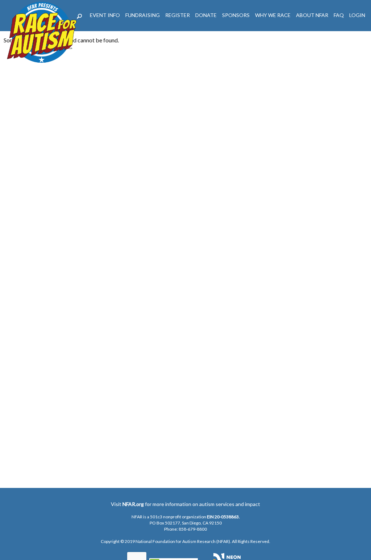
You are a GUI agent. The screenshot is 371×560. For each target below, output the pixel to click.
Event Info (105, 15)
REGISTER (177, 15)
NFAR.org (133, 504)
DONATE (206, 15)
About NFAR (312, 15)
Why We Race (273, 15)
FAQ (339, 15)
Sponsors (236, 15)
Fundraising (142, 15)
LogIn (357, 15)
